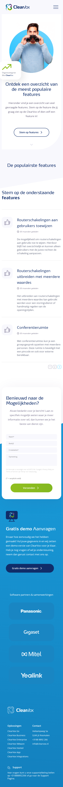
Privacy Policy (47, 469)
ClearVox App (14, 752)
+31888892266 (18, 775)
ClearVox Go (13, 731)
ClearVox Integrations (17, 756)
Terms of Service (12, 471)
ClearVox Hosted (15, 748)
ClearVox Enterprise (17, 739)
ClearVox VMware (15, 743)
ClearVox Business (16, 735)
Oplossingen (14, 725)
